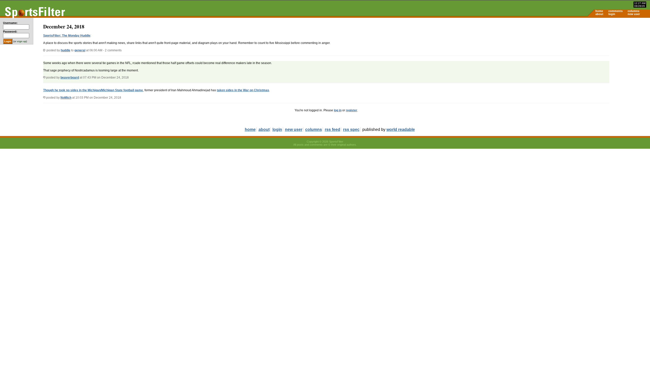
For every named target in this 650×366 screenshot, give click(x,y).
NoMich (65, 97)
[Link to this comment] (44, 77)
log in (338, 110)
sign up (21, 41)
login (611, 14)
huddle (65, 50)
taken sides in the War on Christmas (243, 90)
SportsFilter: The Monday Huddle (66, 35)
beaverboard (69, 77)
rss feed (332, 129)
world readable (400, 129)
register (351, 110)
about (599, 14)
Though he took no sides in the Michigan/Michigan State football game (93, 90)
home (599, 10)
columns (633, 10)
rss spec (351, 129)
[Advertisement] (606, 57)
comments (615, 10)
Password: (10, 31)
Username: (10, 22)
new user (634, 14)
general (79, 50)
